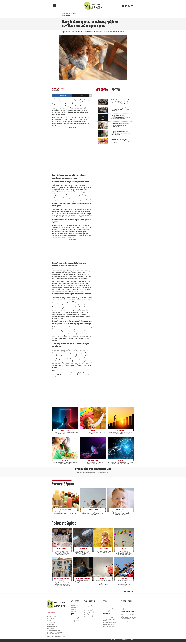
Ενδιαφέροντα (74, 605)
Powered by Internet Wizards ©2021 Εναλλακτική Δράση (122, 639)
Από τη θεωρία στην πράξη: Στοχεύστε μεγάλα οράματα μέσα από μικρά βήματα (120, 433)
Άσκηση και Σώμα (108, 617)
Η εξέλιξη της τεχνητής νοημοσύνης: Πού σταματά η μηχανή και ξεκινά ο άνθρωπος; (120, 463)
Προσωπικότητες (125, 607)
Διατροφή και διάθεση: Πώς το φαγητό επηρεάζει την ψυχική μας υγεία (65, 463)
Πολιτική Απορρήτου (52, 626)
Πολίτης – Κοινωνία (89, 613)
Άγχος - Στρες (65, 14)
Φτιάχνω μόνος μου (108, 624)
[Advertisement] (72, 151)
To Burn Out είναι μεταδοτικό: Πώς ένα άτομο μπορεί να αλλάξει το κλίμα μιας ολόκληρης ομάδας (120, 101)
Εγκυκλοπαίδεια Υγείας (65, 509)
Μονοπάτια (73, 609)
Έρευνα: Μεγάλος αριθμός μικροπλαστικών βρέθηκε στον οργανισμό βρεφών (120, 513)
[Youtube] (132, 6)
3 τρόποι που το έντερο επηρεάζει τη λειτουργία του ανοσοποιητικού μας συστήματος (93, 513)
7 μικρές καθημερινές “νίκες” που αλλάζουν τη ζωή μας (93, 433)
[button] (54, 5)
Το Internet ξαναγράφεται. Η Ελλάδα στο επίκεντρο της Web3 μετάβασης (92, 463)
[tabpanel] (114, 121)
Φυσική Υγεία (106, 611)
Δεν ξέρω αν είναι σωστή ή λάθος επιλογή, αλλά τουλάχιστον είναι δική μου (65, 433)
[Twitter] (126, 6)
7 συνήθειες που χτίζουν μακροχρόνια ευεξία (103, 551)
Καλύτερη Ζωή (124, 549)
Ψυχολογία (73, 14)
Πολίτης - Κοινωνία (61, 549)
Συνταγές (73, 623)
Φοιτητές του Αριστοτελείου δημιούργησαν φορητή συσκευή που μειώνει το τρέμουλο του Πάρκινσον (62, 583)
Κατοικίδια (87, 607)
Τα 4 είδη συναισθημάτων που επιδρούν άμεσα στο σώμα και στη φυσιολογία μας (120, 133)
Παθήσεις (105, 607)
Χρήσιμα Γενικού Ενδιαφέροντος (62, 578)
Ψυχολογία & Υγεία (67, 15)
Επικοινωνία (50, 628)
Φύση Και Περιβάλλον (109, 626)
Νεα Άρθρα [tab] (102, 90)
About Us (49, 620)
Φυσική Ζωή (106, 614)
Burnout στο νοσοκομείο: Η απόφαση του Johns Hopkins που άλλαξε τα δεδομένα (121, 109)
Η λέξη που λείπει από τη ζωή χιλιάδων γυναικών (82, 581)
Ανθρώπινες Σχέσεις (89, 605)
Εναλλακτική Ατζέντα (127, 612)
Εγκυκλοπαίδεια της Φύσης (109, 620)
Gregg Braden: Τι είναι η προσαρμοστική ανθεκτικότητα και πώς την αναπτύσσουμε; (120, 117)
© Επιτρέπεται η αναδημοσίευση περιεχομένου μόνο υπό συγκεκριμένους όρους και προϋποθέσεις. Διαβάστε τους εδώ (56, 634)
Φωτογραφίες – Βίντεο (90, 616)
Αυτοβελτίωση (75, 601)
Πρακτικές (73, 611)
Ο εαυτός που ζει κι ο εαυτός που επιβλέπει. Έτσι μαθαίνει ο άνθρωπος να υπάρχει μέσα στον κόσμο (124, 553)
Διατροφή (73, 614)
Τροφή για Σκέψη (125, 609)
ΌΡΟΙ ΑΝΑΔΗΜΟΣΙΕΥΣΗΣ (53, 630)
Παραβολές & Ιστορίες (89, 611)
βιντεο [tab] (116, 90)
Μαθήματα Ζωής (88, 609)
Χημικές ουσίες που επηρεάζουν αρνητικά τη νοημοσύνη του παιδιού (65, 512)
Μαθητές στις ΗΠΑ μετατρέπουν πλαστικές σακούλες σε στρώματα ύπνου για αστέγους (61, 553)
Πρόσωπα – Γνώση (126, 601)
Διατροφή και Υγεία (76, 621)
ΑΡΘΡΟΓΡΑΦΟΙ (50, 618)
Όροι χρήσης (50, 624)
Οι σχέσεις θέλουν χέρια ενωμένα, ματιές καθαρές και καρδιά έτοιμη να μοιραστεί (121, 141)
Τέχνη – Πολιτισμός (89, 615)
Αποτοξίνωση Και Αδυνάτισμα (75, 618)
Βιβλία (122, 605)
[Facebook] (123, 6)
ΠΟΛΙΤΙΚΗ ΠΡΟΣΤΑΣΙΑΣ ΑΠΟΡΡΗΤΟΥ (93, 476)
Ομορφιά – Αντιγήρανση (109, 622)
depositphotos (51, 616)
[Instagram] (129, 6)
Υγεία (70, 14)
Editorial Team (56, 91)
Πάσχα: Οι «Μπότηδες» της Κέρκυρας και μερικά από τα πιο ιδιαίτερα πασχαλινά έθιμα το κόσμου (124, 583)
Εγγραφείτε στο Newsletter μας (93, 468)
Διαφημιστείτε (51, 622)
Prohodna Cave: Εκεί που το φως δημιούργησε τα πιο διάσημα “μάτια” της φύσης (82, 553)
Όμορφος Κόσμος (83, 549)
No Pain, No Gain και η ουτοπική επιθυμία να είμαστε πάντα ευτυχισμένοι (120, 125)
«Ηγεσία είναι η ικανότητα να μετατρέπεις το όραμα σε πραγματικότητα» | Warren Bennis (103, 582)
